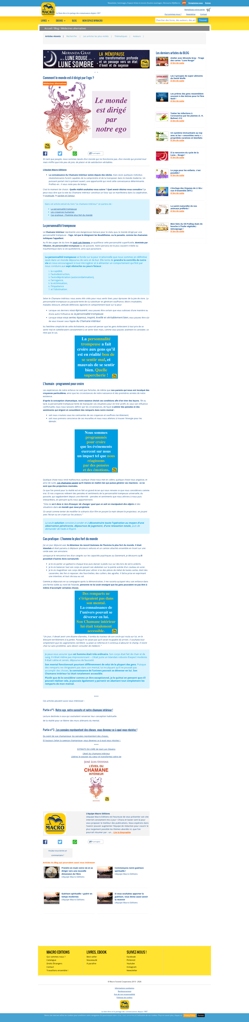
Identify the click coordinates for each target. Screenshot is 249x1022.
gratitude (49, 195)
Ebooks (59, 20)
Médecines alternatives (73, 28)
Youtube (131, 963)
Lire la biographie (122, 832)
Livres (44, 20)
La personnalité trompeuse (64, 209)
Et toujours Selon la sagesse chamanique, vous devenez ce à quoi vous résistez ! (82, 740)
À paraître (91, 963)
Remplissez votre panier (194, 9)
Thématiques (121, 36)
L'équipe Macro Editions (55, 169)
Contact (203, 14)
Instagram (131, 967)
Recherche (71, 36)
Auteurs (137, 36)
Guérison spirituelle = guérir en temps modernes (77, 895)
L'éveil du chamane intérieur (96, 753)
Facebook (131, 956)
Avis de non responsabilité (124, 994)
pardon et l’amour (66, 195)
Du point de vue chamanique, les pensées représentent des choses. (76, 736)
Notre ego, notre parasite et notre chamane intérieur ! (84, 710)
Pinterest (131, 960)
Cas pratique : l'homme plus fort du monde (72, 215)
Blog (74, 20)
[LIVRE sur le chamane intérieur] (96, 781)
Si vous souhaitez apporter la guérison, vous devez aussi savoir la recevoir (131, 896)
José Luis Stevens (81, 242)
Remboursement (124, 991)
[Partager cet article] (50, 153)
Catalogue (51, 960)
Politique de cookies (124, 997)
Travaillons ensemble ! (57, 970)
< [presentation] (95, 72)
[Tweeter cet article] (65, 153)
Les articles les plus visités (96, 36)
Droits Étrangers (54, 963)
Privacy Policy (189, 1015)
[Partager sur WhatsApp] (80, 153)
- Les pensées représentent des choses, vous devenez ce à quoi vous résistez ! (96, 730)
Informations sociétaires (124, 988)
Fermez (201, 1015)
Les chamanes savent (67, 482)
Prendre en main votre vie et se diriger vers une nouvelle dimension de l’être (77, 870)
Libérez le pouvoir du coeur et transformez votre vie (96, 756)
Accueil (48, 28)
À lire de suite (177, 63)
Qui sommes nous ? (173, 14)
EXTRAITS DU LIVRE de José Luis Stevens (96, 749)
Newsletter (191, 14)
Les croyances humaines (62, 212)
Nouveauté (92, 960)
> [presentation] (97, 72)
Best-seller (92, 956)
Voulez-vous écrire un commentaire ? (57, 853)
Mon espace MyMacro (92, 20)
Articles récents (53, 36)
